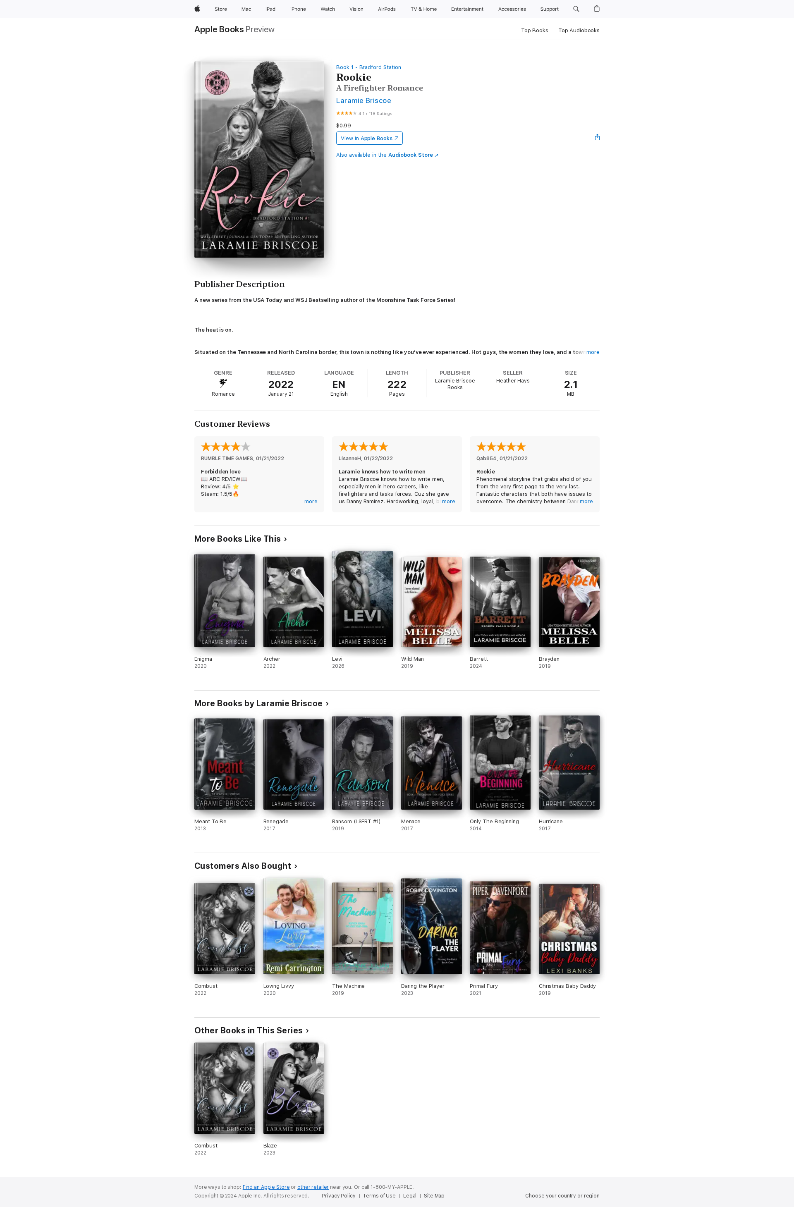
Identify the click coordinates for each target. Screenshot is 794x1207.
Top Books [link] (534, 30)
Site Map (434, 1196)
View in (366, 138)
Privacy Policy (338, 1196)
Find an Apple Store (266, 1187)
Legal (409, 1196)
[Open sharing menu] (597, 138)
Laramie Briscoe (363, 100)
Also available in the (384, 155)
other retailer (313, 1187)
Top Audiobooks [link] (579, 30)
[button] (576, 9)
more (593, 352)
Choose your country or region (562, 1196)
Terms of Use (379, 1196)
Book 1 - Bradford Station (368, 67)
